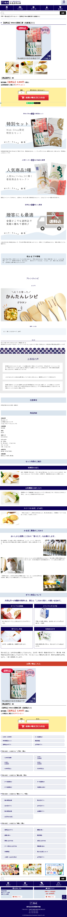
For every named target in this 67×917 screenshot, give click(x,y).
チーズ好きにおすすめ (11, 846)
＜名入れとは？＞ (41, 90)
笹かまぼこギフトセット (11, 16)
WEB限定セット (7, 740)
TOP (2, 16)
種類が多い (40, 829)
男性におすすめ (9, 840)
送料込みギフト (7, 744)
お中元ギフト (40, 805)
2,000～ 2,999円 (7, 763)
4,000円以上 (8, 768)
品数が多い (8, 835)
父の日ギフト (8, 805)
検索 (62, 13)
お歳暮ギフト (40, 811)
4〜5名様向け (8, 787)
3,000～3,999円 (7, 737)
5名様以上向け (41, 787)
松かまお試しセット (42, 851)
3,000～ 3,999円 (39, 763)
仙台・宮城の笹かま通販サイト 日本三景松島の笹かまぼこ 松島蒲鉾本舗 (11, 2)
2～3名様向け (39, 737)
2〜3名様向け (8, 781)
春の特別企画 (8, 800)
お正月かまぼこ (9, 816)
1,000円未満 (8, 757)
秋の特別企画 (8, 811)
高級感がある (40, 846)
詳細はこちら (17, 896)
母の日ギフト (40, 800)
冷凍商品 (7, 851)
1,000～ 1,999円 (39, 757)
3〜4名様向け (41, 781)
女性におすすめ (41, 840)
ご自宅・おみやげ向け (11, 857)
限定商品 (37, 740)
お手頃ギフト (38, 744)
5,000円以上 (40, 768)
